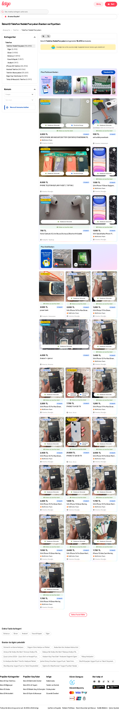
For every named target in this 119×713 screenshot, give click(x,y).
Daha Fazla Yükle (78, 615)
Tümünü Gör (108, 72)
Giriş (98, 4)
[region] (78, 85)
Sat (112, 4)
